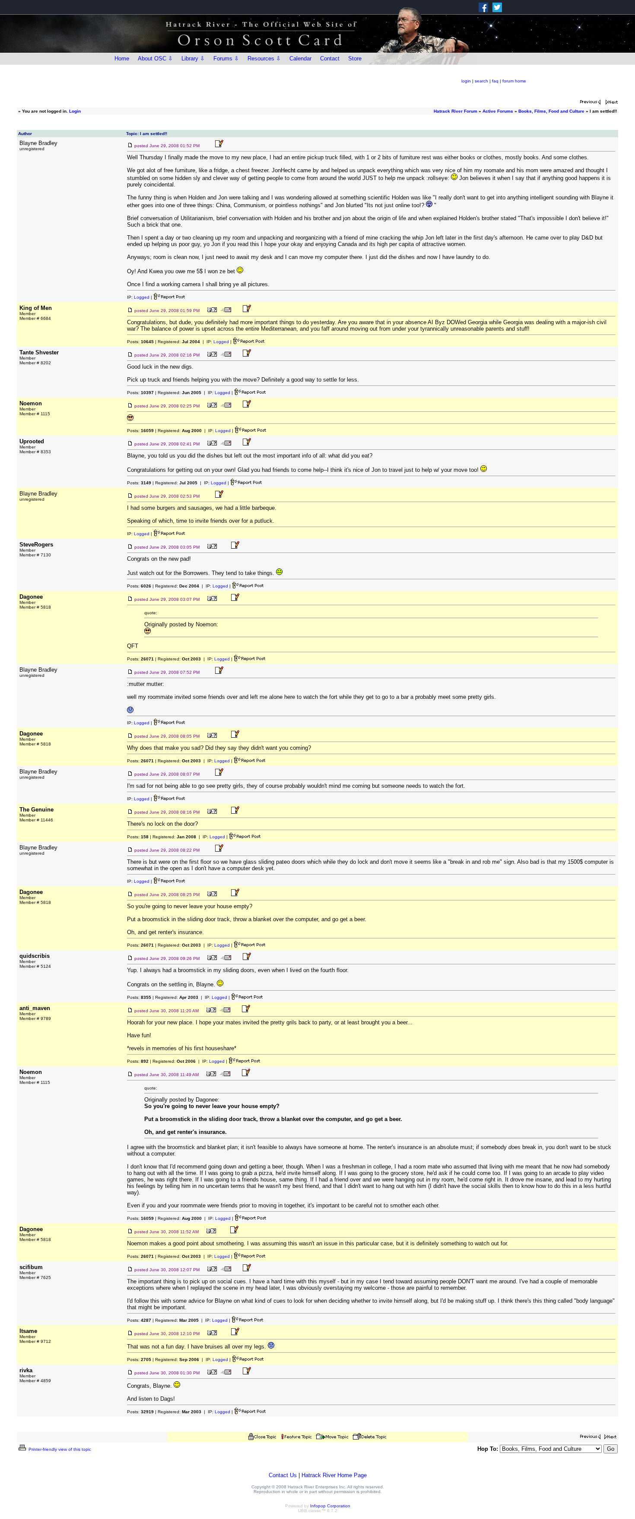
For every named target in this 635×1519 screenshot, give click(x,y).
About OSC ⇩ (155, 58)
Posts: (140, 341)
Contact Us (283, 1475)
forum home (514, 81)
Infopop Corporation (330, 1505)
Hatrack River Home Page (334, 1475)
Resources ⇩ (264, 58)
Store (355, 58)
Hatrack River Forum (455, 111)
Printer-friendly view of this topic (59, 1449)
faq (495, 81)
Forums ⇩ (226, 58)
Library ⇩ (193, 58)
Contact (330, 58)
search (481, 81)
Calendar (300, 58)
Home (121, 58)
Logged (141, 297)
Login (75, 111)
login (466, 81)
